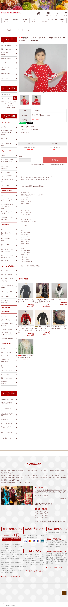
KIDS (34, 20)
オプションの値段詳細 (34, 164)
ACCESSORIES (52, 20)
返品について (45, 164)
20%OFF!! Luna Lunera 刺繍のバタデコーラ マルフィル (42, 301)
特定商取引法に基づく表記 (58, 164)
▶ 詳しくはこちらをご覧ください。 (11, 576)
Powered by (3, 605)
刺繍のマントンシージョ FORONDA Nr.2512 (58, 300)
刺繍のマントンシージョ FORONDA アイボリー (25, 356)
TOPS (6, 20)
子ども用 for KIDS (11, 30)
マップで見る (62, 498)
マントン (10, 105)
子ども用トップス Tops (23, 30)
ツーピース (8, 102)
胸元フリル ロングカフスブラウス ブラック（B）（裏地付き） (42, 328)
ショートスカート (10, 107)
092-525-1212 (43, 504)
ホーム (3, 30)
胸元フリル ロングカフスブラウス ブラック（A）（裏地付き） (26, 301)
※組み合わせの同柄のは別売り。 (32, 186)
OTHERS (61, 20)
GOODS (43, 20)
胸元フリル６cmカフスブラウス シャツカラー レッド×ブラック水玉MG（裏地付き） (25, 329)
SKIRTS (15, 20)
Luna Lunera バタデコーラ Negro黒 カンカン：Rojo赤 (58, 327)
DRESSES (25, 20)
